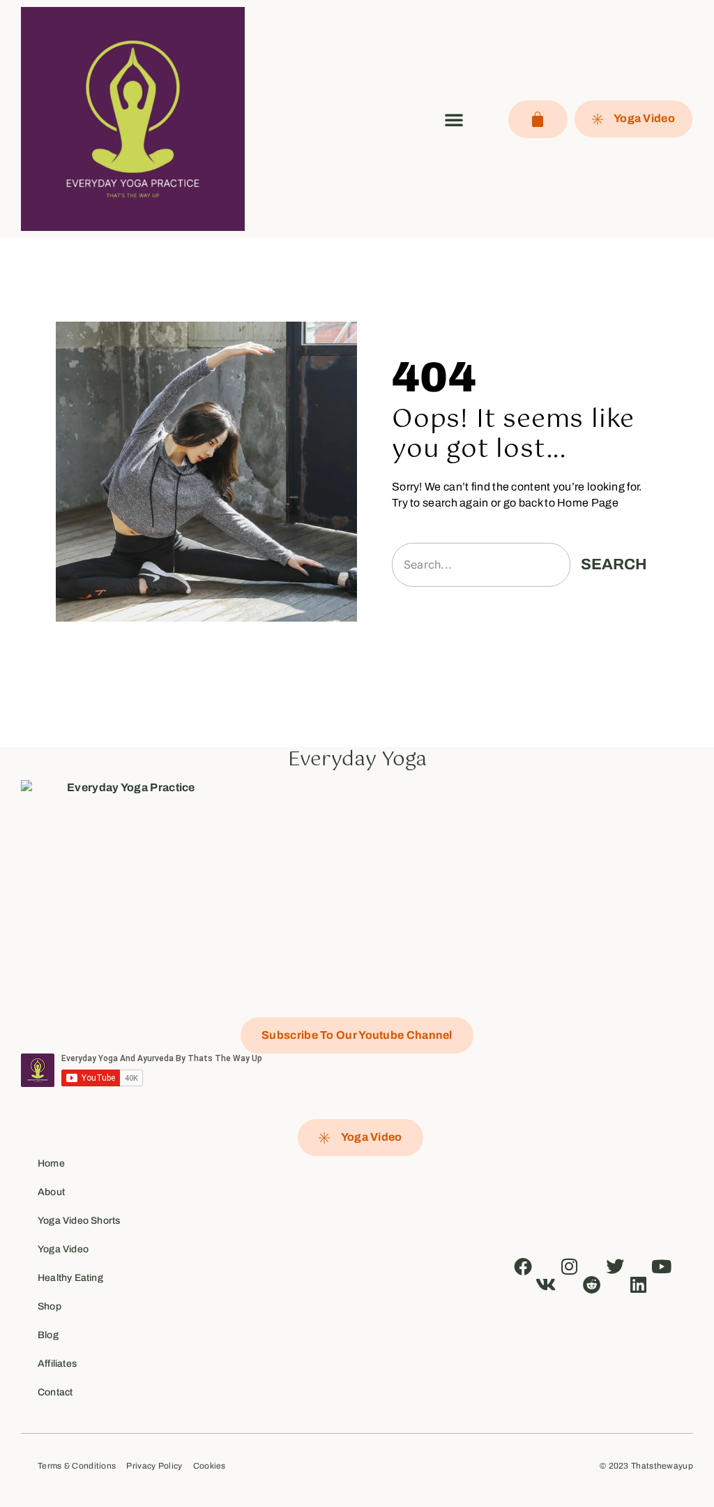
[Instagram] (569, 1266)
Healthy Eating (70, 1278)
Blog (48, 1335)
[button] (454, 119)
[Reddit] (592, 1284)
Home (51, 1163)
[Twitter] (616, 1266)
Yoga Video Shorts (79, 1220)
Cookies (209, 1466)
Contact (55, 1392)
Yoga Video (63, 1249)
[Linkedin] (639, 1284)
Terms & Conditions (77, 1466)
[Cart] (537, 119)
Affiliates (57, 1363)
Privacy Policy (154, 1466)
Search (614, 564)
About (51, 1192)
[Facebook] (523, 1266)
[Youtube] (662, 1266)
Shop (49, 1306)
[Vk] (546, 1284)
